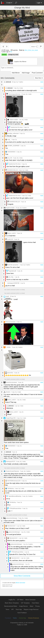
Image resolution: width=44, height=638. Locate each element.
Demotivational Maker (10, 606)
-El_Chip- (11, 277)
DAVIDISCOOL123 (12, 170)
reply (41, 82)
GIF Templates (25, 603)
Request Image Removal (31, 609)
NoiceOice (10, 372)
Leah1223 (10, 239)
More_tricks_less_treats (31, 50)
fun (11, 51)
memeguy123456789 (13, 283)
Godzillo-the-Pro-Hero (16, 127)
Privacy (37, 606)
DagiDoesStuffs (10, 207)
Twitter (15, 618)
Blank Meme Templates (12, 603)
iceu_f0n (9, 158)
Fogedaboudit (12, 271)
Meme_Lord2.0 (11, 233)
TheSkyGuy (10, 488)
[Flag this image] (41, 46)
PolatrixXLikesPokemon (12, 471)
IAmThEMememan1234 (14, 480)
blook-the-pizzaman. (13, 264)
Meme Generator (20, 582)
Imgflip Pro (12, 599)
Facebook (8, 618)
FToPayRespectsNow (15, 508)
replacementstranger (11, 518)
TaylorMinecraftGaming (14, 496)
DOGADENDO (11, 151)
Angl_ (9, 139)
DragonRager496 (11, 418)
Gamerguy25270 (10, 461)
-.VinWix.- (8, 347)
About (31, 606)
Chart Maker (35, 603)
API (12, 609)
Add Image (26, 73)
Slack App (19, 609)
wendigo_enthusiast (13, 133)
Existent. (8, 392)
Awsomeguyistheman (14, 94)
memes (4, 54)
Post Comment (37, 73)
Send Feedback (22, 612)
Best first (38, 78)
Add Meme (16, 73)
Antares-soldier (13, 119)
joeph (7, 296)
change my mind (13, 54)
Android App (22, 618)
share (33, 46)
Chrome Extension (33, 618)
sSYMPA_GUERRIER (13, 145)
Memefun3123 (11, 526)
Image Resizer (23, 606)
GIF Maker (20, 599)
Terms (7, 609)
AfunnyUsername (11, 321)
